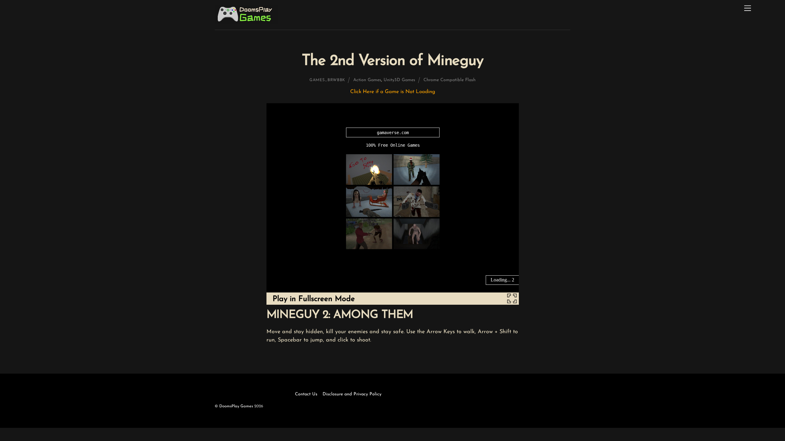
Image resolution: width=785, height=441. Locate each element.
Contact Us (306, 394)
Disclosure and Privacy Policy (352, 394)
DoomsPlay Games (236, 406)
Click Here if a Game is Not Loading (392, 91)
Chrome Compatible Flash (449, 80)
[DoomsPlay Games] (246, 22)
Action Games (367, 80)
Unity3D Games (399, 80)
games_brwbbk (327, 80)
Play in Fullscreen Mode (314, 299)
